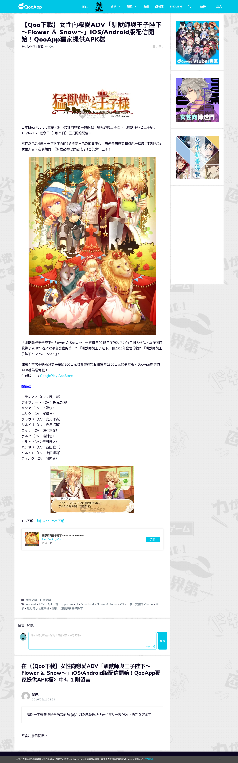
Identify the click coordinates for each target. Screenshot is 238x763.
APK (42, 604)
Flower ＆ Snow (107, 604)
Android (31, 604)
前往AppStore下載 (50, 521)
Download (87, 604)
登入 (219, 6)
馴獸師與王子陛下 (71, 608)
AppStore (65, 376)
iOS (122, 604)
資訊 (113, 6)
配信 (55, 608)
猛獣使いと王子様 (38, 608)
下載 (129, 604)
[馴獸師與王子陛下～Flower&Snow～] (92, 539)
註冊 (203, 6)
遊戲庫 (159, 6)
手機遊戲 (31, 600)
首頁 (85, 6)
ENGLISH (176, 6)
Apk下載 (52, 604)
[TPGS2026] (99, 6)
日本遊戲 (45, 600)
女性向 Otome (144, 604)
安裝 (152, 539)
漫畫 (146, 6)
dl (77, 604)
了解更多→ (150, 759)
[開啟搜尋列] (189, 6)
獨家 (130, 6)
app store (67, 604)
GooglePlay (48, 376)
